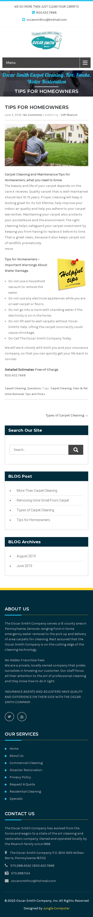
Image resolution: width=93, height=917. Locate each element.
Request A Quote (22, 784)
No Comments (32, 115)
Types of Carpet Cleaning (67, 415)
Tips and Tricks (35, 394)
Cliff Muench (69, 115)
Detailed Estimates (19, 370)
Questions (34, 388)
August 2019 (26, 556)
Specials (16, 799)
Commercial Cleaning (26, 763)
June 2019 (24, 566)
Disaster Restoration (26, 770)
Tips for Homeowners (33, 520)
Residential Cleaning (25, 791)
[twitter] (9, 716)
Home (14, 749)
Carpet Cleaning (15, 388)
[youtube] (21, 716)
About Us (17, 756)
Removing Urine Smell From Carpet (43, 500)
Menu (11, 62)
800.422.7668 (46, 12)
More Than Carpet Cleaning (37, 490)
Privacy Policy (20, 777)
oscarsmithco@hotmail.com (46, 19)
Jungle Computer (56, 908)
